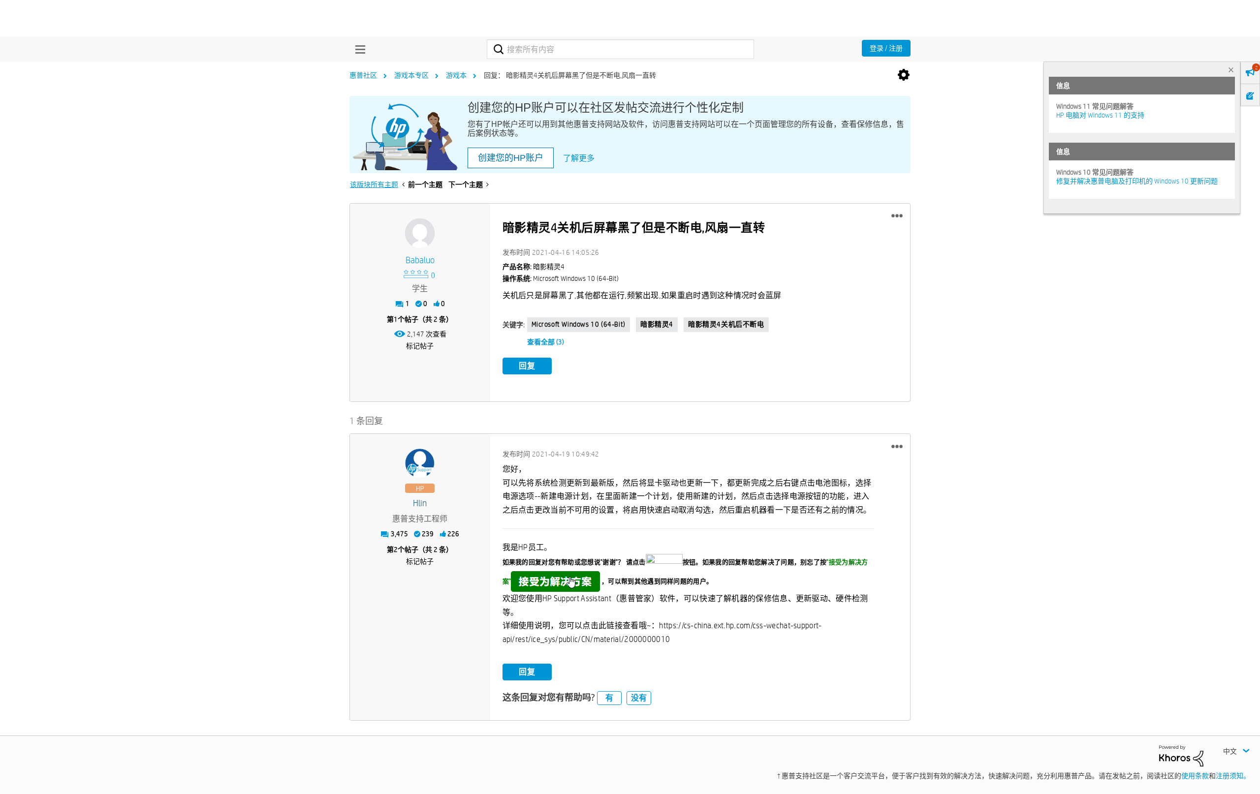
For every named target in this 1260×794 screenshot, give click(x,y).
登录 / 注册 (886, 48)
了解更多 (579, 158)
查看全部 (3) (545, 341)
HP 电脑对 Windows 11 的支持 (1100, 115)
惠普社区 (363, 75)
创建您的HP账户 (510, 158)
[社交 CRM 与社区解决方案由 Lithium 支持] (1181, 755)
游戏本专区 (411, 75)
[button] (897, 216)
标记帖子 (420, 345)
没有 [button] (639, 698)
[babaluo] (420, 233)
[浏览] (357, 49)
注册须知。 (1233, 775)
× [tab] (1231, 70)
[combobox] (620, 49)
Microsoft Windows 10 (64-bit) (579, 324)
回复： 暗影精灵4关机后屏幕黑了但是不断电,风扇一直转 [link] (570, 75)
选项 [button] (903, 75)
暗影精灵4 (656, 324)
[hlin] (420, 463)
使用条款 (1195, 775)
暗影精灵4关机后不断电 (726, 324)
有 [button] (609, 698)
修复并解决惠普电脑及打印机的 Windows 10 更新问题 (1137, 181)
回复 (527, 366)
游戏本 (456, 75)
